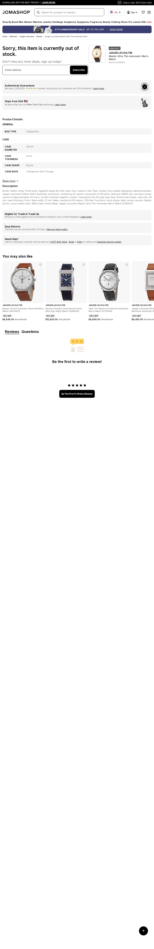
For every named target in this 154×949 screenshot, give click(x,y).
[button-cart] (149, 12)
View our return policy (57, 229)
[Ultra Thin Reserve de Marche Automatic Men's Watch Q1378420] (126, 264)
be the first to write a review (77, 393)
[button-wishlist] (143, 12)
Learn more (98, 88)
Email (71, 242)
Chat (79, 242)
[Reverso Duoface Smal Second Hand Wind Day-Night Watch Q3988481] (83, 264)
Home (4, 36)
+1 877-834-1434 (58, 242)
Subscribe (79, 69)
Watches (13, 36)
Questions (30, 332)
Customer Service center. (109, 242)
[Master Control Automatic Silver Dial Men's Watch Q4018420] (40, 264)
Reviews (12, 332)
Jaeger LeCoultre (26, 36)
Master (39, 36)
